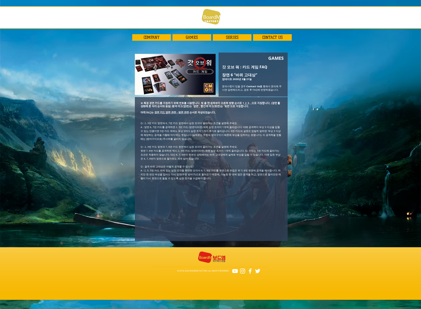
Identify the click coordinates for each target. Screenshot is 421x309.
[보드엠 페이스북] (250, 271)
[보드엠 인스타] (242, 271)
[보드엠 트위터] (257, 271)
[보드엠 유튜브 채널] (235, 271)
